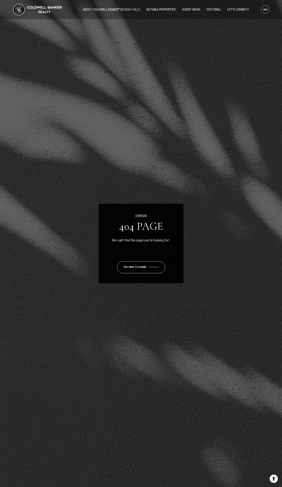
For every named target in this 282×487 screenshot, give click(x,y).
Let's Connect (238, 9)
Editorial (214, 9)
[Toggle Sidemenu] (265, 9)
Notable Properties (161, 9)
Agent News (191, 9)
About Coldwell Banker (100, 9)
